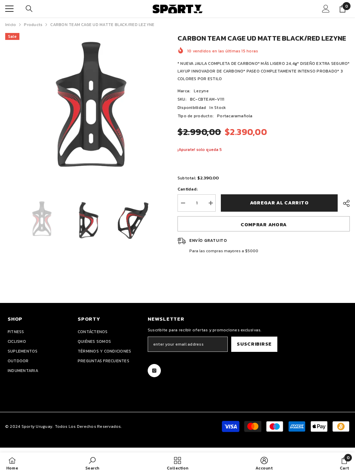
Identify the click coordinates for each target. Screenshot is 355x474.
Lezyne (201, 91)
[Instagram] (154, 370)
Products (33, 25)
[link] (92, 463)
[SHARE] (344, 203)
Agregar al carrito (279, 202)
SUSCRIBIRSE (254, 344)
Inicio (10, 25)
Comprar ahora (264, 224)
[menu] (9, 9)
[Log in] (326, 8)
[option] (86, 108)
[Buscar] (29, 9)
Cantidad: (188, 189)
